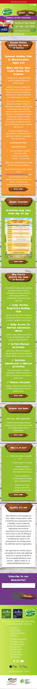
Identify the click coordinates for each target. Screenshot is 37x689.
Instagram (18, 661)
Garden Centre (17, 649)
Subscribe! (28, 596)
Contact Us (15, 628)
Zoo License (16, 657)
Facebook (14, 661)
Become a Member (18, 633)
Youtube (22, 661)
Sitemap (27, 671)
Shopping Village (18, 642)
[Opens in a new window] (6, 613)
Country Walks (17, 654)
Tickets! (22, 13)
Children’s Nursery (18, 644)
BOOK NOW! (18, 189)
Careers (14, 636)
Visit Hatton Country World (18, 2)
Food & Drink (16, 647)
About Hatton (16, 630)
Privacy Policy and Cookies (15, 671)
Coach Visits (16, 652)
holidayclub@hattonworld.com (16, 174)
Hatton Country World (19, 639)
